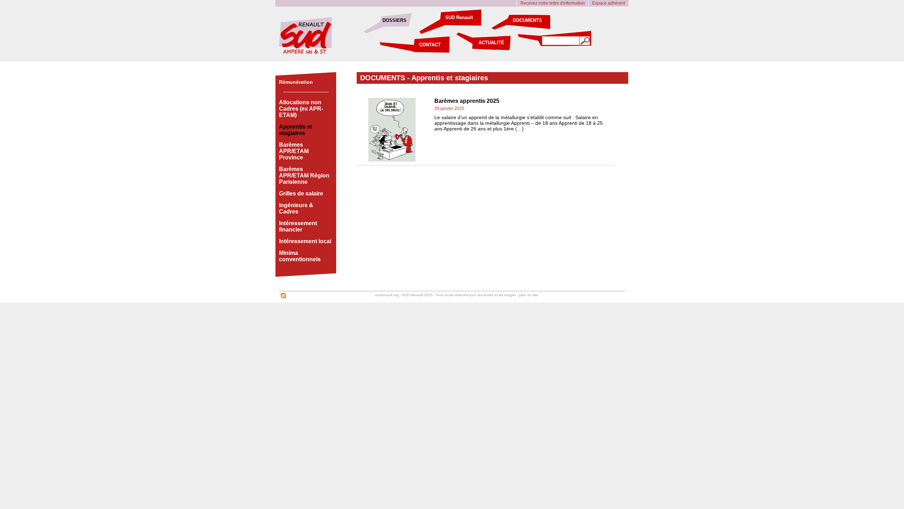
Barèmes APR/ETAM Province (294, 151)
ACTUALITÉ (491, 42)
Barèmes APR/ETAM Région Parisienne (304, 175)
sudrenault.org (387, 295)
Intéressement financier (298, 226)
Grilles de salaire (301, 194)
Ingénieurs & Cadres (296, 208)
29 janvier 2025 (449, 108)
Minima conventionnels (300, 256)
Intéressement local (305, 241)
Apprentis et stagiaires (449, 78)
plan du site (528, 295)
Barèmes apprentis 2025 (466, 101)
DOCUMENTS (527, 20)
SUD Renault (459, 17)
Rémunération (296, 82)
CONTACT (430, 44)
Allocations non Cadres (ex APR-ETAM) (301, 108)
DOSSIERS (394, 20)
